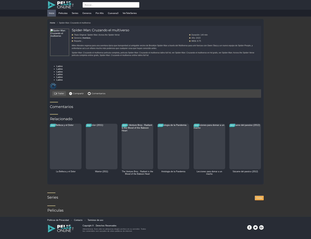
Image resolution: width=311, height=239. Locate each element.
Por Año (100, 13)
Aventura (86, 38)
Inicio (51, 13)
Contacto (78, 220)
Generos (86, 13)
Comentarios (98, 93)
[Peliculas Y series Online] (63, 5)
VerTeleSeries (130, 13)
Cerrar (259, 198)
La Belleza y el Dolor (65, 171)
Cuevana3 (113, 13)
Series (75, 13)
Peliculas (63, 13)
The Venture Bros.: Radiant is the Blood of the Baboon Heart (137, 172)
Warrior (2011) (101, 171)
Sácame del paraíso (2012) (245, 171)
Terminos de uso (95, 220)
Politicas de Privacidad (58, 220)
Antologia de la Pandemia (173, 171)
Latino (59, 66)
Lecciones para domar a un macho (209, 172)
